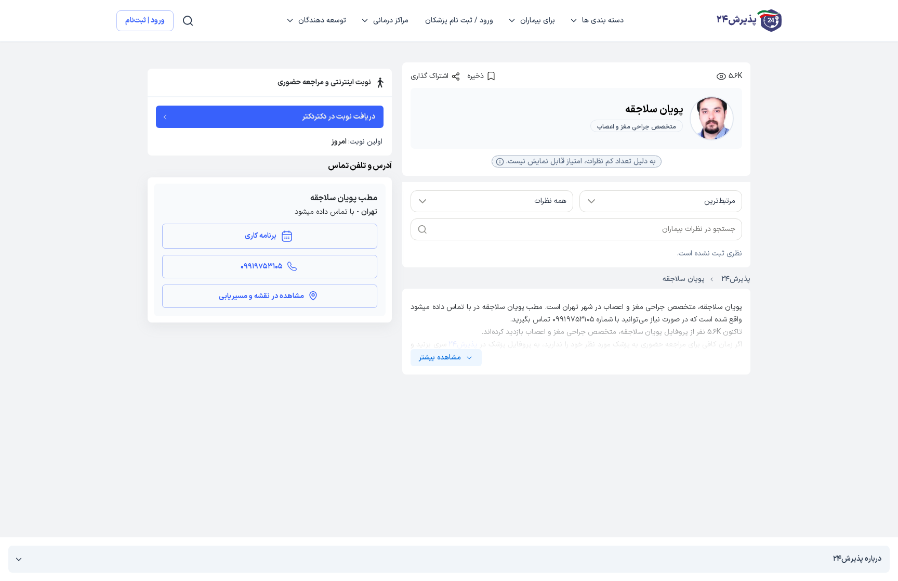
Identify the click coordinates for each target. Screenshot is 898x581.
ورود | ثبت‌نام (145, 20)
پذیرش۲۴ (463, 344)
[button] (577, 161)
